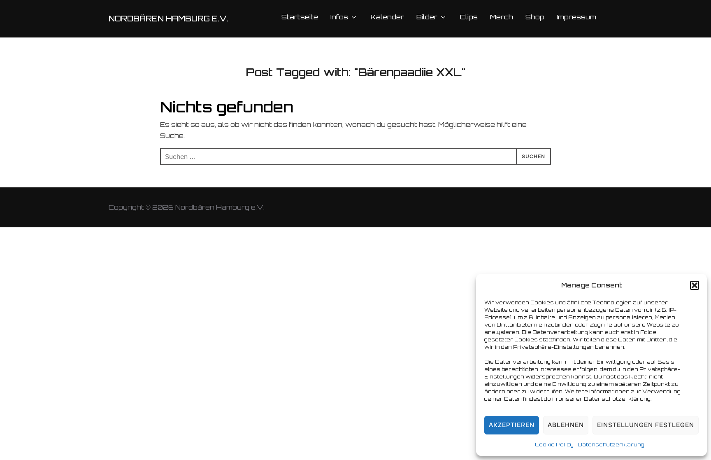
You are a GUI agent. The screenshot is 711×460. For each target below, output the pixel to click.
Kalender (387, 17)
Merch (501, 17)
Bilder (426, 17)
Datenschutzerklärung (611, 444)
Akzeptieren (511, 425)
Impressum (576, 17)
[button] (694, 285)
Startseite (299, 17)
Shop (534, 17)
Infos (339, 17)
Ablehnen (566, 425)
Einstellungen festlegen (645, 425)
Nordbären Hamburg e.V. (168, 18)
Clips (469, 17)
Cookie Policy (554, 444)
